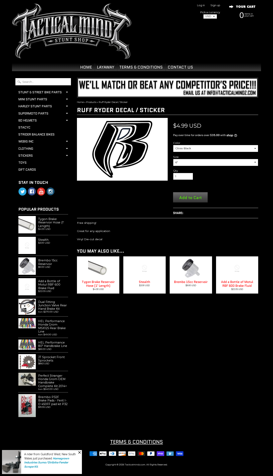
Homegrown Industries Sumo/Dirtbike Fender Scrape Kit (46, 462)
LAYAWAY (105, 67)
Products (91, 102)
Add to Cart (190, 197)
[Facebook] (32, 191)
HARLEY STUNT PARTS (35, 106)
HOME (86, 67)
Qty (175, 170)
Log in (201, 5)
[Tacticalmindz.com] (72, 54)
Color (176, 142)
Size (176, 156)
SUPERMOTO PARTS (33, 113)
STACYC (24, 127)
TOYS (22, 162)
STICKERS (25, 155)
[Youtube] (41, 191)
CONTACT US (180, 67)
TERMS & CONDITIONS (141, 67)
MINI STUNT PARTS (32, 99)
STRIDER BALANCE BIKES (36, 134)
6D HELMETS (27, 120)
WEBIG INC (26, 141)
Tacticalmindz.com (135, 464)
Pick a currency (210, 12)
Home (80, 102)
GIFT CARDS (27, 169)
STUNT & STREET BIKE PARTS (40, 92)
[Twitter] (22, 191)
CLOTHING (25, 148)
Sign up (215, 5)
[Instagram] (51, 191)
